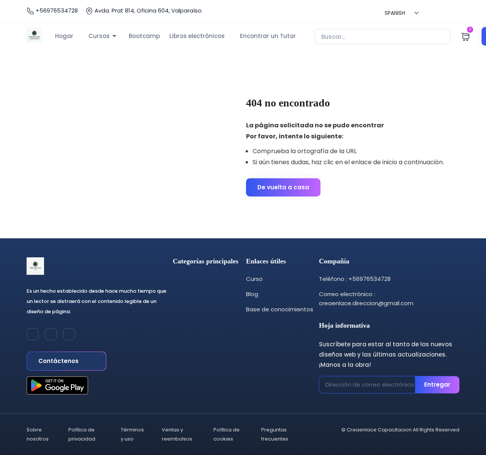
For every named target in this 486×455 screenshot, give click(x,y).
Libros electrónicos (197, 36)
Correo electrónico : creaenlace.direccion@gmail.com (366, 298)
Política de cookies (226, 434)
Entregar (437, 384)
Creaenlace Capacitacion (379, 429)
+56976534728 (56, 10)
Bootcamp (144, 36)
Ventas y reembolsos (177, 434)
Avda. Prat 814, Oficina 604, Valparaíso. (148, 10)
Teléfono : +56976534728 (355, 279)
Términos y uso (132, 434)
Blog (252, 294)
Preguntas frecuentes (274, 434)
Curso (254, 279)
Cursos (99, 36)
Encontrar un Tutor (268, 36)
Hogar (64, 36)
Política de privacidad (81, 434)
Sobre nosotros (38, 434)
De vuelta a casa (283, 187)
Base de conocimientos (279, 309)
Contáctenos (59, 361)
